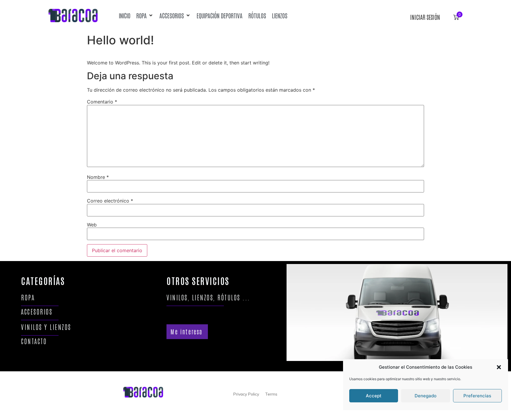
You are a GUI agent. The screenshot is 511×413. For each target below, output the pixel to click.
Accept (373, 396)
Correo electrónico (110, 200)
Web (92, 224)
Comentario (102, 101)
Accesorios (36, 311)
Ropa (28, 297)
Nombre (98, 177)
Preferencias (477, 396)
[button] (499, 367)
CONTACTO (34, 341)
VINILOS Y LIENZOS (46, 327)
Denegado (425, 396)
